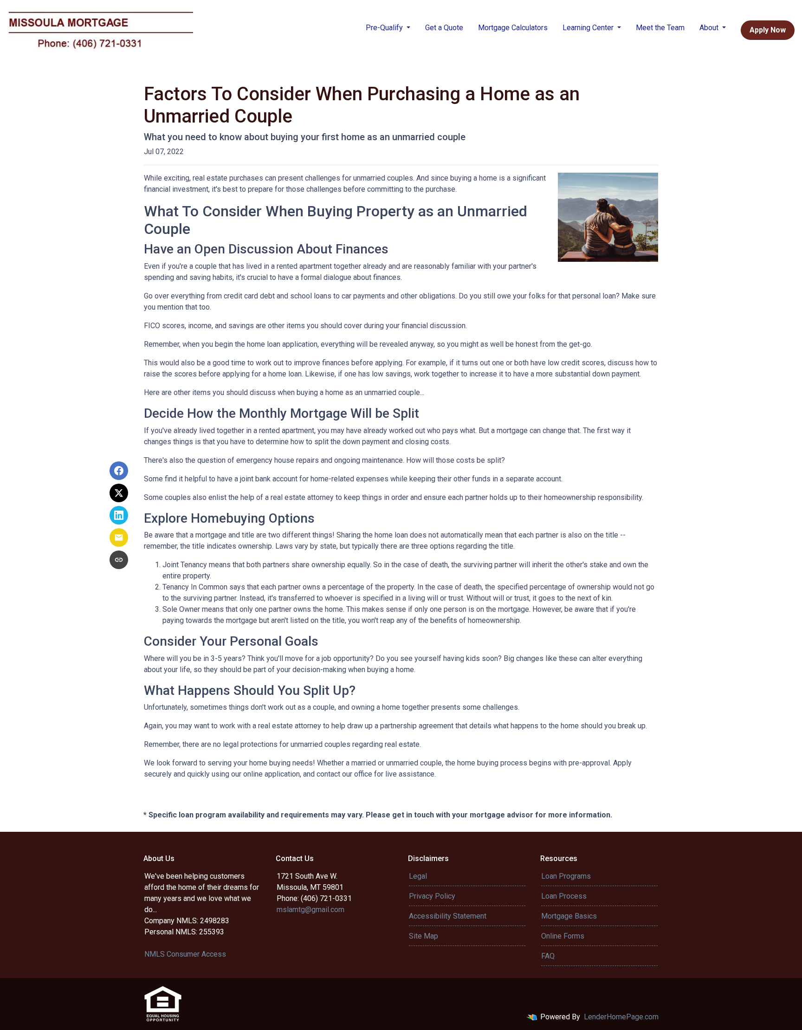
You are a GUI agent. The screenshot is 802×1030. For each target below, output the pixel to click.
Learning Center (589, 27)
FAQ (548, 956)
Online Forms (562, 936)
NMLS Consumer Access (185, 954)
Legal (418, 876)
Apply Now (768, 30)
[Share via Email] (119, 537)
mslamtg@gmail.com (310, 909)
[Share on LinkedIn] (119, 515)
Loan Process (564, 896)
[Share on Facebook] (119, 470)
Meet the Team (660, 27)
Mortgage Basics (569, 916)
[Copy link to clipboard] (119, 560)
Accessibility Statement (447, 916)
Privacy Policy (432, 896)
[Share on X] (119, 493)
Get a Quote (444, 27)
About (709, 27)
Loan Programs (566, 876)
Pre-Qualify (385, 27)
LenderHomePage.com (621, 1016)
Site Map (423, 936)
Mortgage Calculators (513, 27)
